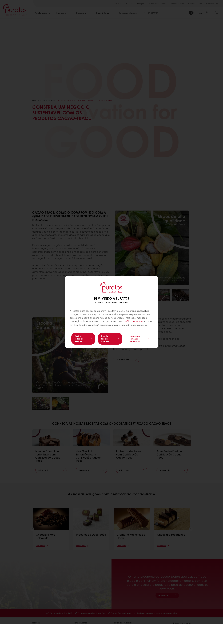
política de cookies (133, 321)
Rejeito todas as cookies (105, 338)
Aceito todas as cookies (79, 338)
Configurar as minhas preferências (134, 339)
